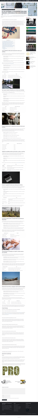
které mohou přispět (19, 162)
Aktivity (4, 0)
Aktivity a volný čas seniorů (16, 404)
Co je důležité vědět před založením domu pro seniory (7, 41)
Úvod (2, 0)
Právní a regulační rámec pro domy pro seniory (7, 44)
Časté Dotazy (3, 47)
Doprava (8, 0)
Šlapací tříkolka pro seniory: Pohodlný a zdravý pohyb (33, 57)
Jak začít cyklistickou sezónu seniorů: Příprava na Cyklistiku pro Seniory (31, 48)
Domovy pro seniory (5, 9)
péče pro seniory (20, 312)
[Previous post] (2, 382)
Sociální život (19, 0)
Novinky (28, 17)
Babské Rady (27, 404)
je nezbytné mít (5, 129)
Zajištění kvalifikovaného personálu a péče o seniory (7, 43)
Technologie (24, 0)
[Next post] (25, 382)
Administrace (15, 0)
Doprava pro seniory (16, 405)
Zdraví (27, 0)
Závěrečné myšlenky (4, 48)
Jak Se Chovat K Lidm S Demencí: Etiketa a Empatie (32, 62)
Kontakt (33, 0)
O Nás (30, 0)
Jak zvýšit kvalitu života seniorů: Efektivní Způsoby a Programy (33, 53)
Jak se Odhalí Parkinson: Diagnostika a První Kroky (33, 66)
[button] (36, 1)
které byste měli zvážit (11, 63)
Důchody (11, 0)
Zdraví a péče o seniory (11, 9)
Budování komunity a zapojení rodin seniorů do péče (7, 46)
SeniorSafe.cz (5, 14)
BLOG (15, 403)
